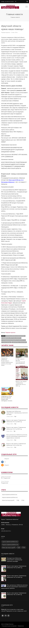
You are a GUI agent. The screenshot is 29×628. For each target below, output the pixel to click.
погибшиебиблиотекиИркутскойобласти (13, 340)
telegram (6, 458)
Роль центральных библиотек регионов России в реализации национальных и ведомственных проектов (16, 436)
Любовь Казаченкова (6, 476)
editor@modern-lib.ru (6, 531)
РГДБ (18, 500)
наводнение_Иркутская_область (11, 338)
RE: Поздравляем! (5, 478)
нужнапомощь (6, 342)
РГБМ (23, 500)
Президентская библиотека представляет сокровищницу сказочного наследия (17, 413)
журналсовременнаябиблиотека (15, 335)
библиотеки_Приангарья (19, 342)
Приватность (21, 626)
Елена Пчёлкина (5, 481)
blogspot (6, 465)
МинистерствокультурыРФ (8, 500)
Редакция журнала (10, 332)
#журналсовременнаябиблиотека (10, 497)
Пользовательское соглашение (9, 626)
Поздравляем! (4, 483)
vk (5, 461)
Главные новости (15, 17)
